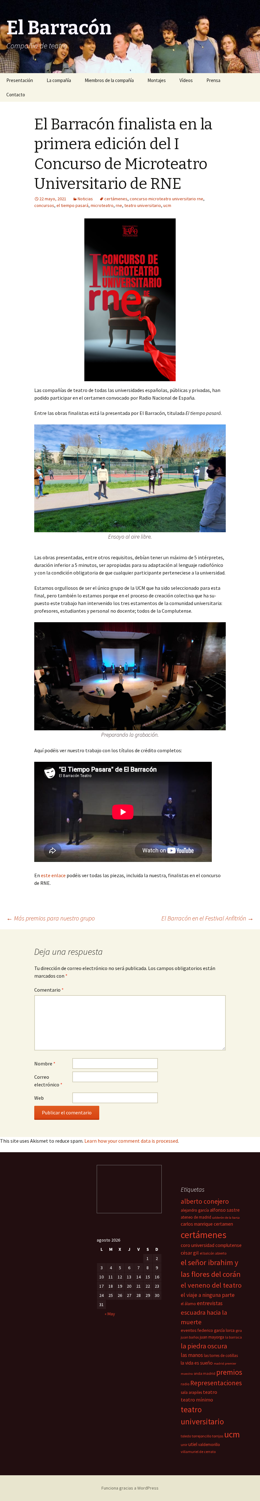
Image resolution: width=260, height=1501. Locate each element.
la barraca (233, 1337)
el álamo (188, 1303)
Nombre (44, 1063)
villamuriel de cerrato (198, 1451)
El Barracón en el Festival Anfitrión (207, 918)
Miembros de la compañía (109, 80)
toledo (186, 1436)
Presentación (19, 80)
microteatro (102, 205)
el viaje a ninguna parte (208, 1294)
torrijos (217, 1436)
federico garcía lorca (216, 1330)
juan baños (190, 1337)
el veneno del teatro (211, 1285)
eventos (189, 1330)
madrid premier (225, 1363)
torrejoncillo (201, 1436)
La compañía (59, 80)
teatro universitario (142, 205)
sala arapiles (191, 1392)
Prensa (213, 80)
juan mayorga (212, 1337)
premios (229, 1372)
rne (119, 205)
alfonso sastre (225, 1210)
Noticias (85, 199)
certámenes (115, 199)
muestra (187, 1374)
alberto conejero (205, 1201)
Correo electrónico (48, 1081)
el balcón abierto (213, 1253)
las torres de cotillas (221, 1355)
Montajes (156, 80)
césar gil (190, 1253)
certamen (223, 1224)
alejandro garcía (195, 1210)
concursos (44, 205)
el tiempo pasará (72, 205)
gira (239, 1330)
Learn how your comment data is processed (131, 1141)
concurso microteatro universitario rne (166, 199)
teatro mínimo (197, 1399)
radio (185, 1383)
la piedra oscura (204, 1345)
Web (39, 1098)
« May (110, 1314)
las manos (192, 1355)
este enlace (53, 875)
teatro (210, 1392)
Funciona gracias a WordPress (130, 1488)
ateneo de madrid (196, 1217)
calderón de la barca (226, 1217)
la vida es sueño (197, 1363)
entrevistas (210, 1303)
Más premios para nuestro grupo (50, 918)
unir (184, 1444)
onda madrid (204, 1373)
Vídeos (186, 80)
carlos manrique (197, 1224)
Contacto (15, 95)
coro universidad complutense (211, 1245)
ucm (167, 205)
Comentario (49, 990)
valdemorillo (209, 1444)
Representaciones (216, 1383)
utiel (192, 1444)
